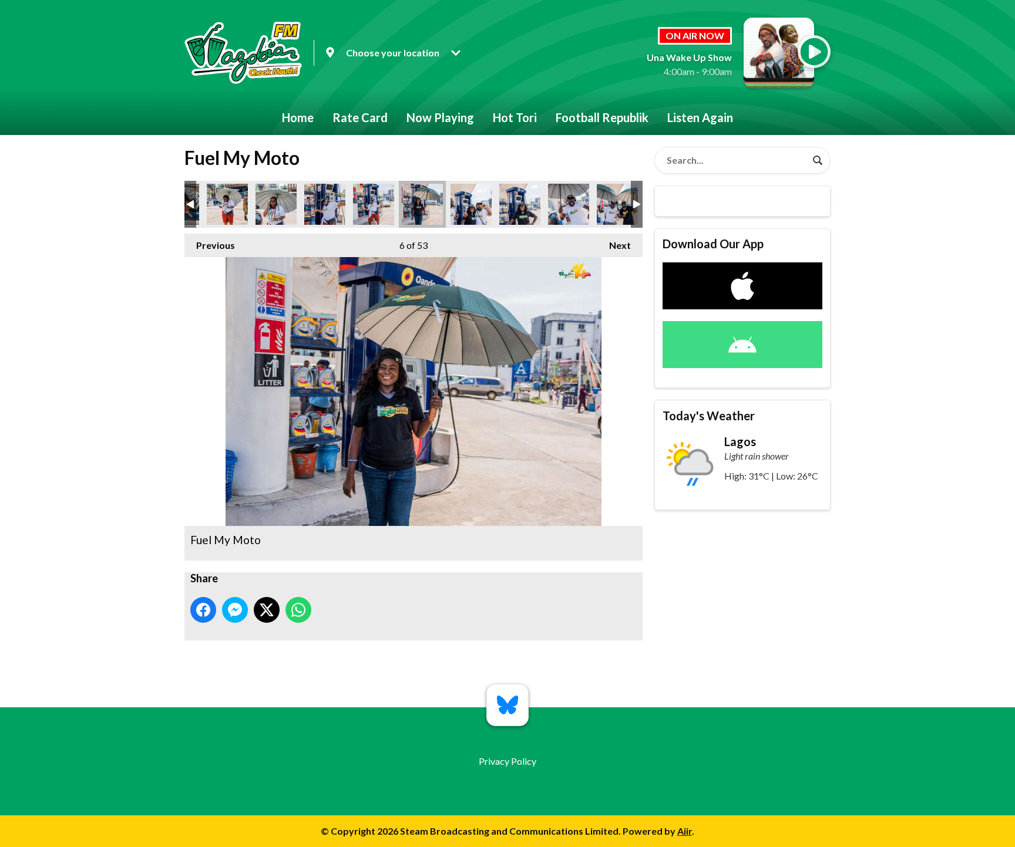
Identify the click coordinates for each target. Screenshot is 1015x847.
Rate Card (360, 117)
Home (298, 117)
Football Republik (602, 117)
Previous (209, 245)
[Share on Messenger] (235, 610)
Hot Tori (515, 117)
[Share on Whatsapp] (298, 610)
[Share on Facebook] (203, 610)
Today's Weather (709, 416)
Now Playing (440, 117)
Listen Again (700, 117)
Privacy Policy (507, 761)
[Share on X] (267, 610)
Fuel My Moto (227, 204)
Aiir (684, 830)
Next (614, 245)
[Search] (818, 160)
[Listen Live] (814, 51)
